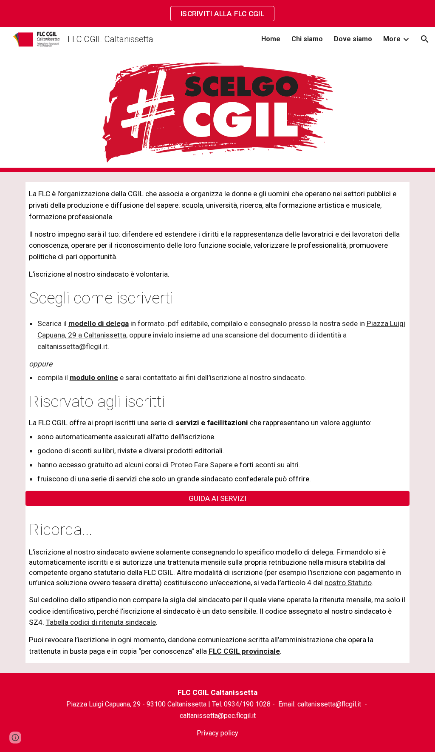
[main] (217, 336)
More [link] (392, 39)
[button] (425, 39)
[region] (217, 13)
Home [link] (270, 39)
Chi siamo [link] (307, 39)
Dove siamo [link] (353, 39)
